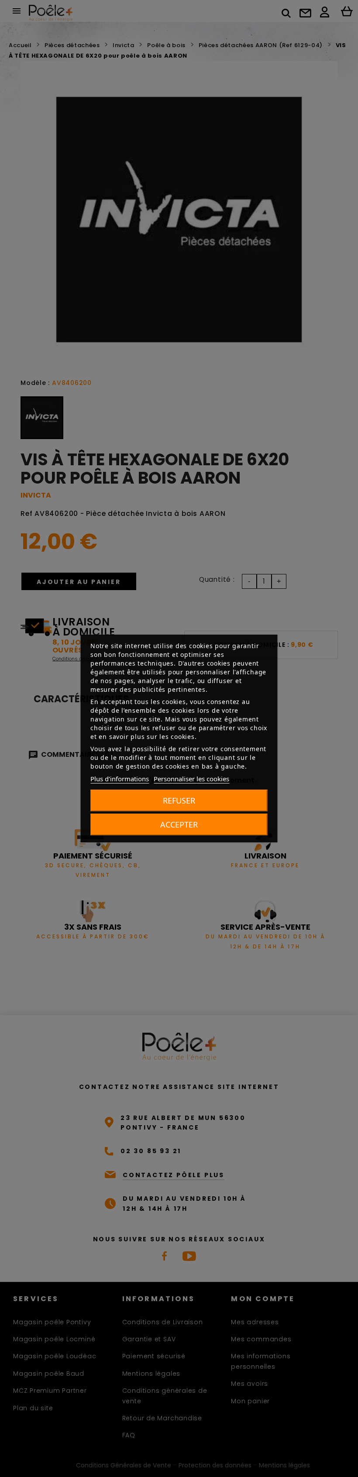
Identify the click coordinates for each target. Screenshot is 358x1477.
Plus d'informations (119, 778)
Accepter (179, 824)
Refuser (179, 800)
